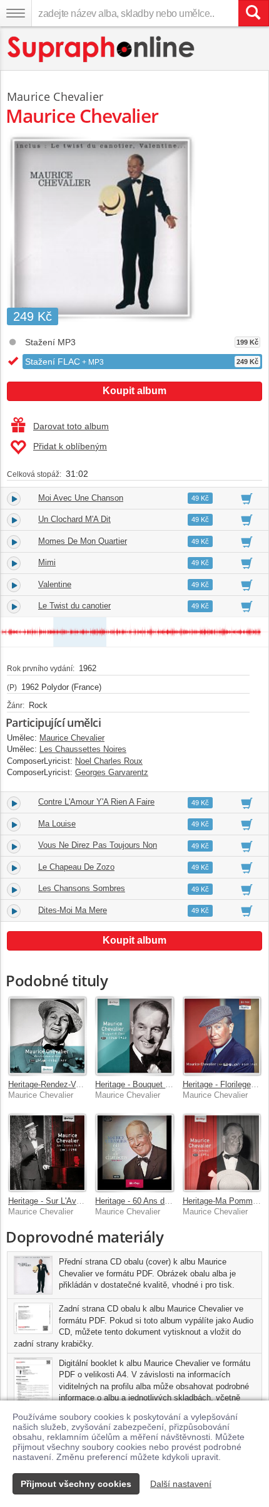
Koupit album (134, 390)
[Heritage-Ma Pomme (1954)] (221, 1152)
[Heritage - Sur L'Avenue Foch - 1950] (47, 1152)
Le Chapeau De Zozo (76, 867)
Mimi (47, 562)
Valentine (54, 584)
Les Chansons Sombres (81, 888)
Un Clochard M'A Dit (74, 519)
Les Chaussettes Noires (82, 749)
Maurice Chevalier (55, 96)
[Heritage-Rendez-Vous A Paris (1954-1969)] (47, 1035)
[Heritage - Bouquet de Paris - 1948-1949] (134, 1035)
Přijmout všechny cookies (76, 1484)
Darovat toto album (71, 426)
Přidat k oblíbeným (70, 446)
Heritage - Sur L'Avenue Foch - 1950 (74, 1201)
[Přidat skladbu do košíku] (246, 498)
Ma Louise (57, 823)
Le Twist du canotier (74, 605)
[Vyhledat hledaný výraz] (253, 13)
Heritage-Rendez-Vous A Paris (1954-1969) (85, 1084)
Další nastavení (180, 1484)
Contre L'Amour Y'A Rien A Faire (96, 801)
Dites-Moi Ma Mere (72, 910)
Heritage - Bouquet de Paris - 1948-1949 (167, 1084)
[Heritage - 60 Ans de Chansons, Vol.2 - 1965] (134, 1152)
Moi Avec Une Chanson (80, 498)
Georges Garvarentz (111, 772)
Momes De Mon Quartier (82, 541)
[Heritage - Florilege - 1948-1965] (221, 1035)
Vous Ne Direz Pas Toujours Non (97, 845)
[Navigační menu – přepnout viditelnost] (15, 13)
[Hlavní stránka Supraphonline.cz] (101, 49)
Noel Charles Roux (109, 761)
